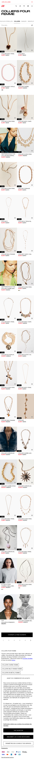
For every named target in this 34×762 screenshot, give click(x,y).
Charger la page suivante (17, 634)
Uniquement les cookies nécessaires (18, 737)
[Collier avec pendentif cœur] (8, 39)
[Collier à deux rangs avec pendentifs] (8, 107)
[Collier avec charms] (25, 107)
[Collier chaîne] (25, 72)
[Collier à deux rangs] (8, 174)
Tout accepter (18, 730)
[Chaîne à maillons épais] (8, 570)
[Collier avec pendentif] (25, 373)
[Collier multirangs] (8, 240)
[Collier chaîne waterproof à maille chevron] (8, 273)
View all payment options (7, 757)
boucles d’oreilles (28, 658)
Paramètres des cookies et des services (18, 743)
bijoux (13, 660)
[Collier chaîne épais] (8, 472)
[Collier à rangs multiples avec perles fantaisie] (25, 606)
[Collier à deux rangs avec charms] (25, 140)
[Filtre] (32, 25)
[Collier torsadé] (25, 174)
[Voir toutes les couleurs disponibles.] (2, 90)
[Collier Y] (25, 39)
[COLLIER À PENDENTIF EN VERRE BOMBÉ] (8, 606)
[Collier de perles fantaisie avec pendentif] (8, 340)
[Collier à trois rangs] (25, 207)
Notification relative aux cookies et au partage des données (17, 724)
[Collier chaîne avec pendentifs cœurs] (25, 439)
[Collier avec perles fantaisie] (8, 72)
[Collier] (25, 406)
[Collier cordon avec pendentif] (8, 439)
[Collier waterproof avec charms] (8, 140)
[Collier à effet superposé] (25, 340)
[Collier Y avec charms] (25, 240)
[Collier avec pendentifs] (25, 537)
